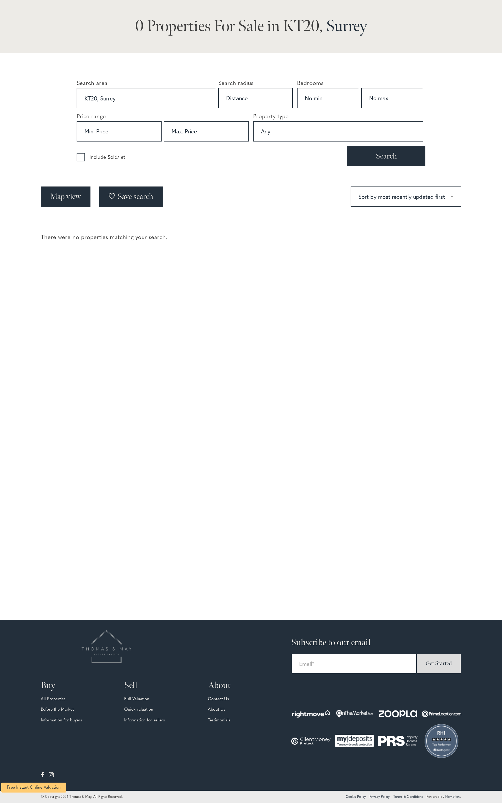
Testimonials (219, 720)
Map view (65, 196)
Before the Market (57, 710)
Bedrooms (310, 84)
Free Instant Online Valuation (34, 787)
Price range (91, 117)
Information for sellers (144, 720)
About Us (216, 710)
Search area (92, 84)
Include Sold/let (107, 157)
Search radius (235, 84)
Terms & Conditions (408, 797)
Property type (271, 117)
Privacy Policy (379, 797)
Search (386, 156)
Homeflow (452, 797)
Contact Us (218, 699)
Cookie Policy (356, 797)
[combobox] (146, 98)
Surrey (346, 26)
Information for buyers (61, 720)
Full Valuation (136, 699)
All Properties (53, 699)
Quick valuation (138, 710)
